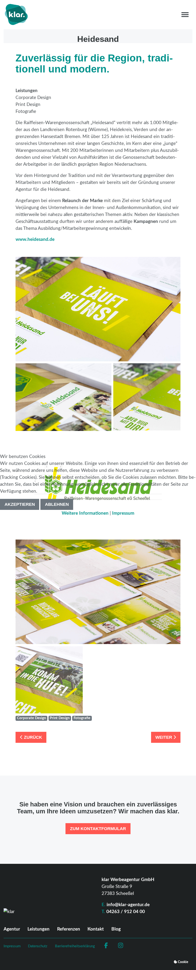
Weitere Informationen (85, 513)
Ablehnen (57, 504)
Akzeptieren (20, 504)
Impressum (123, 513)
